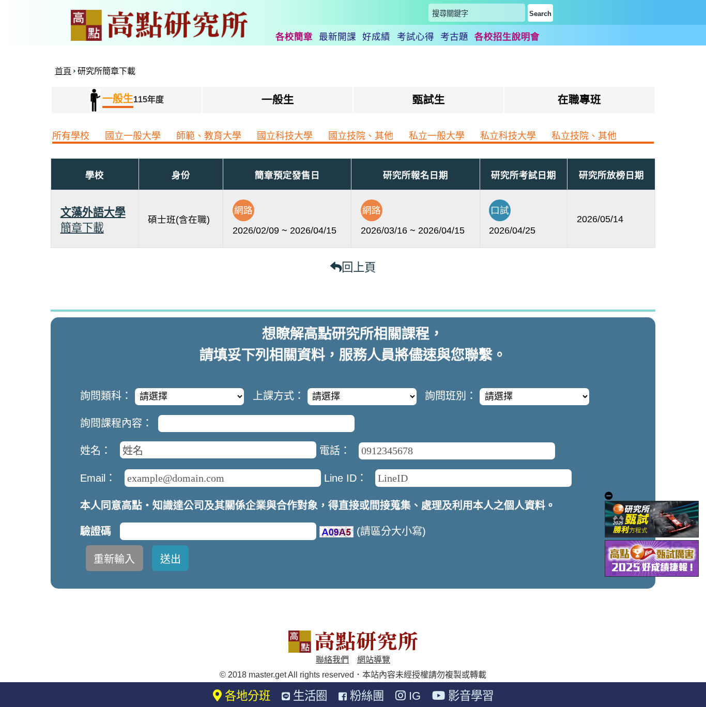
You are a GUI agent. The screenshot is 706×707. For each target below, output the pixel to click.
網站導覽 (373, 659)
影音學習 (469, 695)
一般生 (278, 99)
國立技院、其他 (360, 136)
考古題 (454, 37)
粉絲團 (365, 695)
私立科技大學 (508, 136)
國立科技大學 (285, 136)
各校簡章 (294, 37)
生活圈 (308, 695)
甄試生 (428, 99)
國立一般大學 (133, 136)
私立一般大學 (437, 136)
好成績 (376, 37)
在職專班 (579, 99)
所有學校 (70, 136)
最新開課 (337, 37)
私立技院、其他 (584, 136)
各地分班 (246, 695)
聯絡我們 (332, 659)
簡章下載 (82, 228)
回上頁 (359, 267)
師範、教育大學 (208, 136)
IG (413, 695)
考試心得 (415, 37)
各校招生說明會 (507, 37)
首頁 (63, 71)
